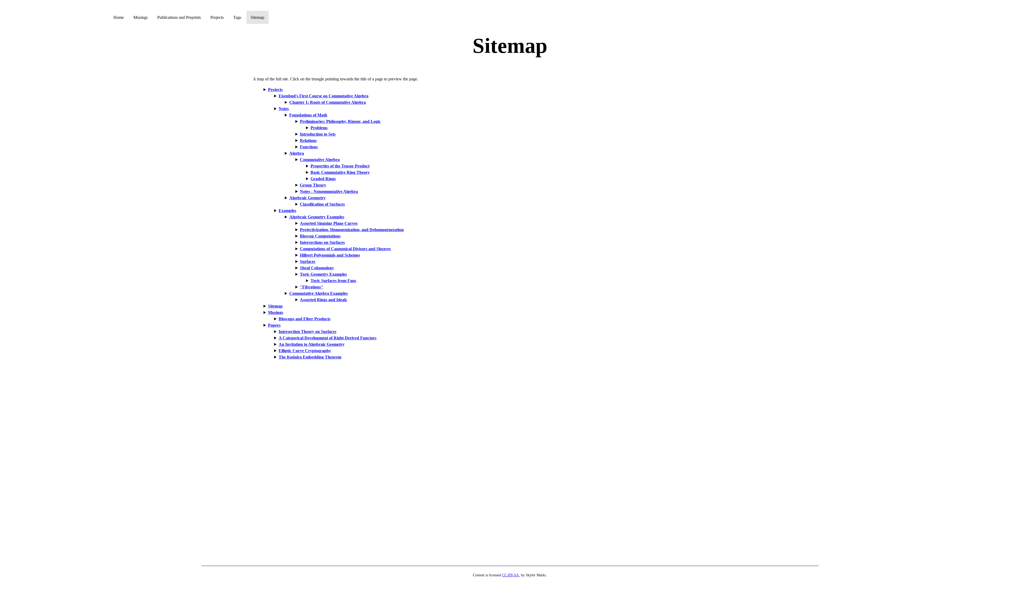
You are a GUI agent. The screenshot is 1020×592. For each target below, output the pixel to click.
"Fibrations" (311, 287)
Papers (274, 325)
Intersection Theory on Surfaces (307, 331)
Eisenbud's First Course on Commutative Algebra (323, 96)
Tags (237, 17)
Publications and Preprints (179, 17)
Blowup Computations (320, 236)
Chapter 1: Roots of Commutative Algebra (327, 102)
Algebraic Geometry (307, 198)
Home (119, 17)
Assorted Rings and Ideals (323, 299)
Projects (217, 17)
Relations (308, 140)
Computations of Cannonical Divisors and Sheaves (345, 249)
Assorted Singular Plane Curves (329, 223)
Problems (319, 128)
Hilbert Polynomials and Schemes (330, 255)
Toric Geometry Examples (323, 274)
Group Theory (313, 185)
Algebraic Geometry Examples (316, 217)
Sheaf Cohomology (317, 268)
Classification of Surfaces (322, 204)
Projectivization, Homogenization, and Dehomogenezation (352, 229)
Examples (287, 210)
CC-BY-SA (510, 575)
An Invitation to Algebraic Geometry (312, 344)
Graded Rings (323, 178)
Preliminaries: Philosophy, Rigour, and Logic (340, 121)
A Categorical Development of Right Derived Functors (327, 338)
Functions (309, 147)
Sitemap (257, 17)
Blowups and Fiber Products (304, 319)
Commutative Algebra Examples (318, 293)
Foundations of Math (308, 115)
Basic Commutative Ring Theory (340, 172)
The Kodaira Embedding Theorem (310, 357)
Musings (141, 17)
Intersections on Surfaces (322, 242)
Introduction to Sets (317, 134)
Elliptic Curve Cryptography (305, 350)
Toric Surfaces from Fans (333, 280)
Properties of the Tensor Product (340, 166)
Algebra (296, 153)
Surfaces (307, 261)
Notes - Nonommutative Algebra (329, 191)
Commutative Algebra (320, 159)
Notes (284, 108)
